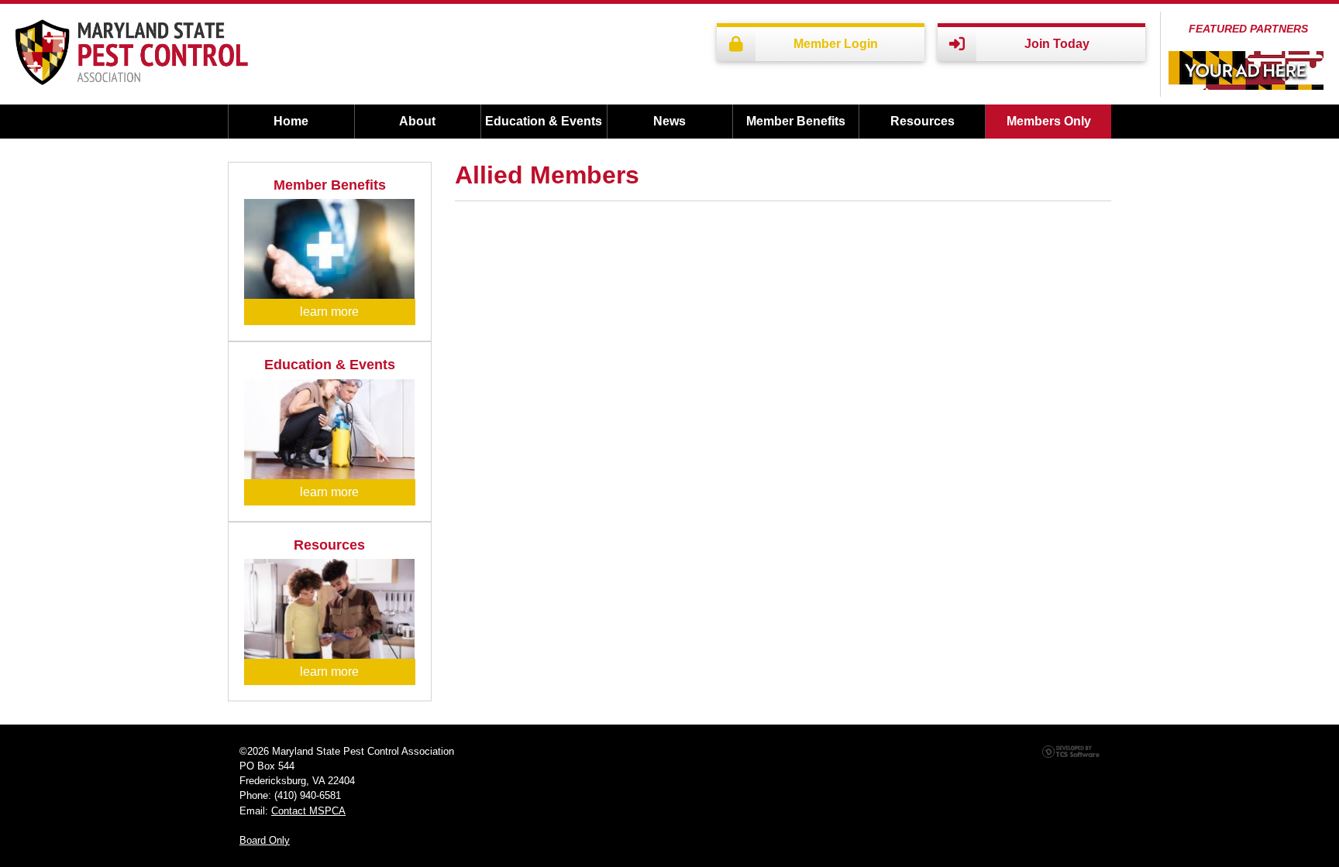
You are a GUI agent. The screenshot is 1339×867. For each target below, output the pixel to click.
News (669, 121)
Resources (922, 121)
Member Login (835, 43)
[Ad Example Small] (1246, 70)
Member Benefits (795, 121)
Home (291, 121)
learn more (329, 311)
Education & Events (543, 121)
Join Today (1056, 43)
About (417, 121)
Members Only (1049, 121)
